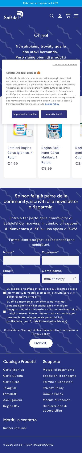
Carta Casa (11, 382)
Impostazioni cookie (25, 114)
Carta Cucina (13, 376)
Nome (8, 252)
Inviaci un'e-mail (15, 428)
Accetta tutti (54, 114)
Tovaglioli (10, 388)
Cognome (50, 252)
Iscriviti (41, 343)
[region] (41, 92)
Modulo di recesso (57, 400)
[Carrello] (68, 15)
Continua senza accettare (65, 64)
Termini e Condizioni (58, 382)
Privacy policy (40, 333)
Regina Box (11, 406)
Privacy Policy (53, 388)
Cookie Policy (53, 394)
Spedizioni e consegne (60, 376)
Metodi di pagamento (58, 370)
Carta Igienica (13, 370)
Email (8, 271)
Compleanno (52, 271)
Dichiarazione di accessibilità (55, 408)
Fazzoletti (10, 394)
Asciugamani (12, 400)
